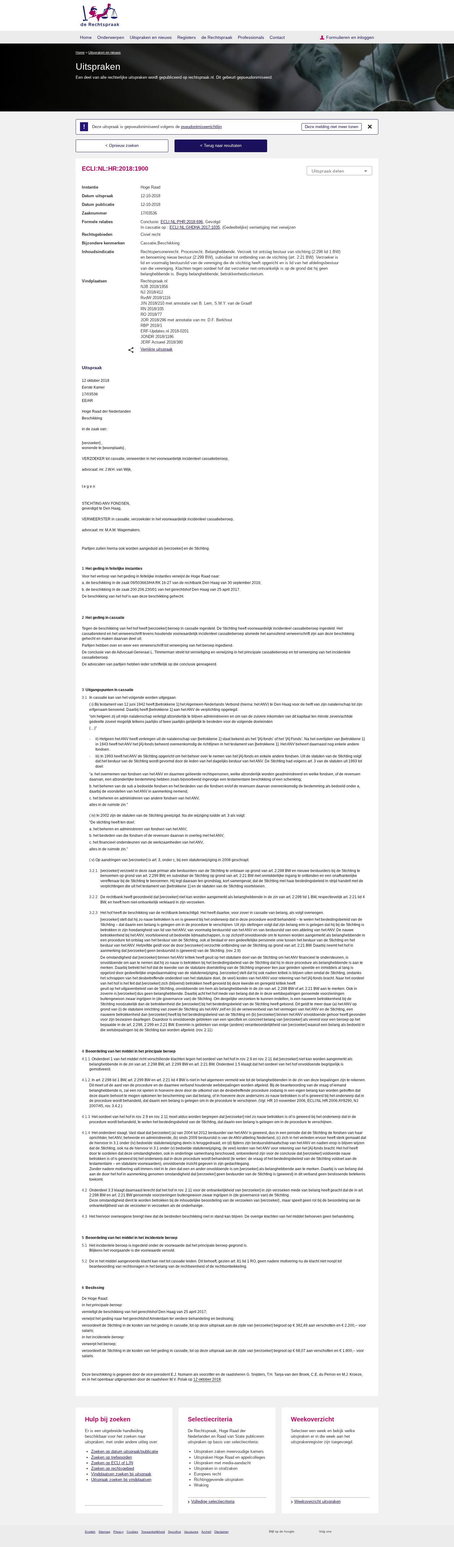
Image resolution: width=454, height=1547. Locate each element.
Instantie (90, 187)
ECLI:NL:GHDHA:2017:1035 (195, 227)
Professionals (251, 37)
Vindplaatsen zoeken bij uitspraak (121, 1474)
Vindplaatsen (94, 281)
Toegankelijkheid (153, 1531)
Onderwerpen (110, 37)
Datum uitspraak (97, 196)
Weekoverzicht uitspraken (317, 1501)
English (90, 1531)
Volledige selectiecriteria (212, 1501)
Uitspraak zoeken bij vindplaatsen (121, 1479)
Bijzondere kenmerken (103, 243)
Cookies (132, 1531)
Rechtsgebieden (97, 234)
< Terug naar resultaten (221, 145)
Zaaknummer (94, 213)
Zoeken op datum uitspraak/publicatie (124, 1451)
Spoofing (174, 1531)
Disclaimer (221, 1531)
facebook (345, 1531)
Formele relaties (97, 221)
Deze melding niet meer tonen (331, 126)
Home (86, 37)
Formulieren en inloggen (350, 37)
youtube (369, 1531)
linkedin (361, 1531)
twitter (337, 1531)
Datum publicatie (98, 204)
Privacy (118, 1531)
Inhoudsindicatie (98, 251)
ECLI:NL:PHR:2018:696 (182, 221)
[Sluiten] (370, 127)
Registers (186, 37)
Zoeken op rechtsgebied (112, 1468)
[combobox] (339, 170)
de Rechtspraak (216, 37)
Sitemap (104, 1531)
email (308, 1531)
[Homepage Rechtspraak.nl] (97, 14)
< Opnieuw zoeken (122, 145)
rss (300, 1531)
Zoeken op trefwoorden (111, 1457)
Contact (277, 37)
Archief (206, 1531)
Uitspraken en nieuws (151, 37)
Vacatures (191, 1531)
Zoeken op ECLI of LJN (112, 1463)
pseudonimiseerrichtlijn (201, 126)
